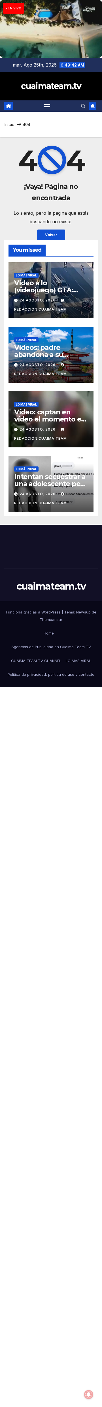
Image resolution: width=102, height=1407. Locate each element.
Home (49, 633)
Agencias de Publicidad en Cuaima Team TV (51, 646)
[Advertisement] (51, 924)
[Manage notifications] (88, 1394)
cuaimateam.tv (51, 86)
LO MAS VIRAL (78, 660)
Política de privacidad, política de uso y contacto (51, 674)
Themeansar (51, 619)
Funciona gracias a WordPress (34, 612)
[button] (83, 106)
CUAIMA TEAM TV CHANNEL (36, 660)
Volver (51, 235)
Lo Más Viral (26, 275)
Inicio (9, 124)
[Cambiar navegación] (47, 106)
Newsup (83, 612)
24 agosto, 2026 (38, 300)
